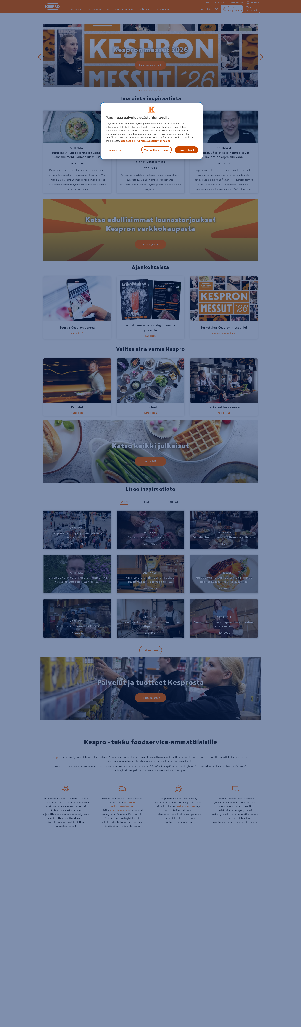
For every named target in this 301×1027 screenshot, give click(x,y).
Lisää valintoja (114, 150)
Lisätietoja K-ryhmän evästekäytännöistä (145, 141)
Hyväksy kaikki (186, 150)
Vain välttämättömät (156, 150)
